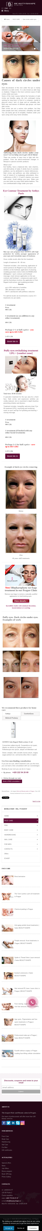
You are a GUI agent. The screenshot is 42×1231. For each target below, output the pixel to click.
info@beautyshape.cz (13, 1201)
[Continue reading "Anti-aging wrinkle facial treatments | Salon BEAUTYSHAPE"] (7, 928)
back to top (36, 801)
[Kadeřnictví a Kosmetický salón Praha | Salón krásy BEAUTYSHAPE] (21, 3)
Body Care (5, 1139)
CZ (3, 8)
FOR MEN (7, 844)
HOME (6, 816)
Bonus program (7, 1171)
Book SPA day (7, 1174)
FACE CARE (16, 19)
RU (10, 8)
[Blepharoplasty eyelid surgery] (21, 575)
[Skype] (18, 1123)
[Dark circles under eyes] (21, 636)
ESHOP (7, 858)
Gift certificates (7, 1150)
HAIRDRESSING (10, 835)
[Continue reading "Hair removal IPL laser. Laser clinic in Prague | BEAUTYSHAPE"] (7, 991)
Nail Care (5, 1144)
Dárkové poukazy (11, 718)
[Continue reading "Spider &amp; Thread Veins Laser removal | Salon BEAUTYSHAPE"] (7, 960)
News (3, 1166)
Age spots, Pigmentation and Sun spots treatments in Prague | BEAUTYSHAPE (25, 1022)
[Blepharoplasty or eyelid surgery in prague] (21, 601)
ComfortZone (28, 714)
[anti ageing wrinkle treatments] (21, 38)
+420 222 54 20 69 (20, 772)
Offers (6, 854)
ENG (6, 8)
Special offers (6, 1163)
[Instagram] (22, 1123)
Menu (6, 11)
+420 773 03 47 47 (12, 1198)
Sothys (7, 714)
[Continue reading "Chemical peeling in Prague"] (7, 912)
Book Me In (12, 341)
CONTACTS (8, 849)
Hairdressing (6, 1142)
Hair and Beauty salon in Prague (25, 791)
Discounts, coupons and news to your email (21, 1082)
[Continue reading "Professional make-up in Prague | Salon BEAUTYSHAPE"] (7, 1038)
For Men (4, 1147)
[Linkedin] (13, 1123)
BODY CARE (8, 830)
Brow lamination (19, 876)
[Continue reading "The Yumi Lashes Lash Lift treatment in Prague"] (7, 896)
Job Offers (5, 1168)
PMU (6, 825)
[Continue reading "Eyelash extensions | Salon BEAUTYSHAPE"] (7, 975)
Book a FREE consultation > (12, 781)
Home (8, 19)
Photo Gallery (6, 1177)
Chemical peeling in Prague (23, 909)
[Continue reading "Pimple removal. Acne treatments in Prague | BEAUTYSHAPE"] (7, 944)
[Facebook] (4, 1123)
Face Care (5, 1136)
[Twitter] (8, 1123)
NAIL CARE (8, 839)
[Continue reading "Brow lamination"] (7, 880)
